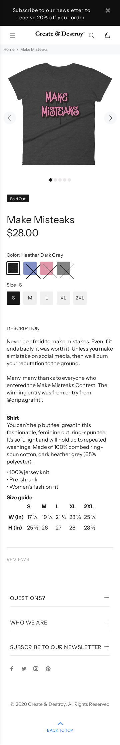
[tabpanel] (60, 114)
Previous (9, 118)
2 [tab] (55, 180)
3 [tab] (60, 180)
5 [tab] (69, 180)
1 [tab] (50, 180)
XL (63, 298)
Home (9, 49)
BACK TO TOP (60, 730)
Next (110, 118)
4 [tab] (64, 180)
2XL (80, 298)
